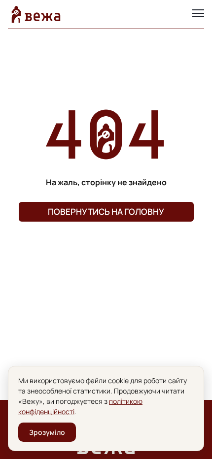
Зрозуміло (47, 432)
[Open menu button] (198, 14)
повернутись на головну (106, 211)
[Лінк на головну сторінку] (36, 14)
